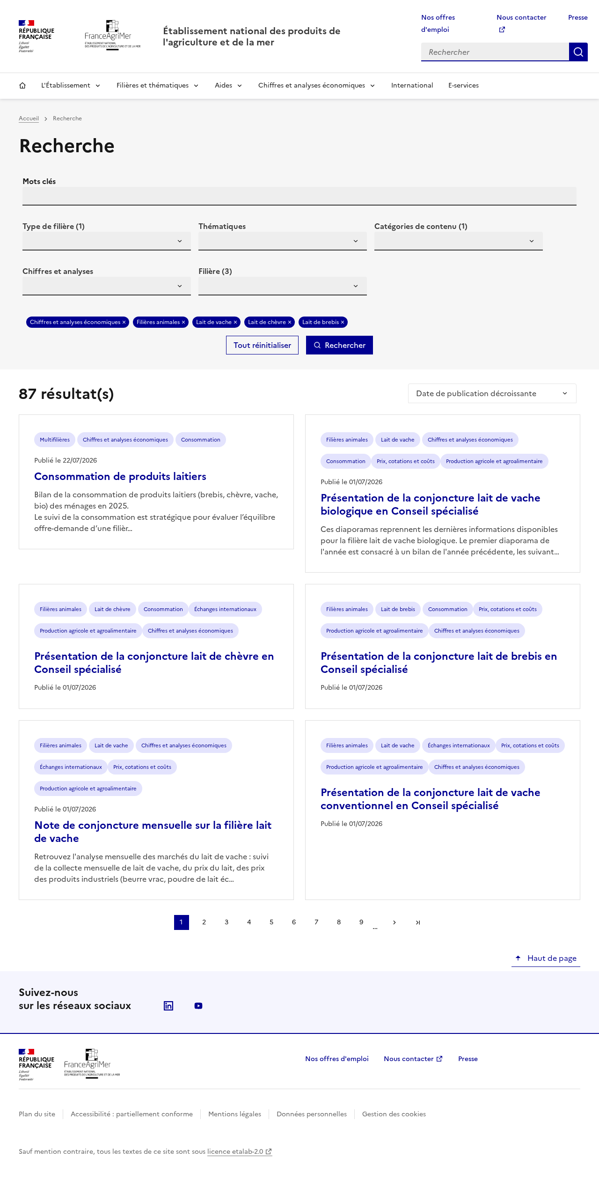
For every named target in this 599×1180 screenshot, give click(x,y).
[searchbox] (35, 242)
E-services (463, 85)
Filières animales (158, 322)
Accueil (22, 86)
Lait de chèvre (267, 322)
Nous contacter (409, 1059)
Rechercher (578, 52)
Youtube (198, 1006)
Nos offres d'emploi (337, 1059)
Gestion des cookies (394, 1114)
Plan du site (37, 1114)
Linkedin (168, 1006)
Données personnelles (312, 1114)
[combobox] (106, 241)
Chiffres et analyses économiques (311, 85)
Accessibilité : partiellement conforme (132, 1114)
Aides (223, 85)
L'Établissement (65, 85)
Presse (578, 17)
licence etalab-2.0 (235, 1152)
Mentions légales (234, 1114)
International (412, 85)
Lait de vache (214, 322)
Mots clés (39, 181)
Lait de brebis (320, 322)
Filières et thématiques (153, 85)
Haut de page (551, 958)
